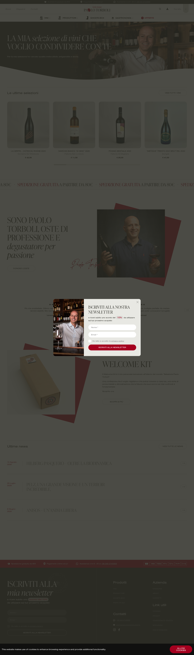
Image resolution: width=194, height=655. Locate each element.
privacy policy (117, 341)
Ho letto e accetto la (108, 341)
